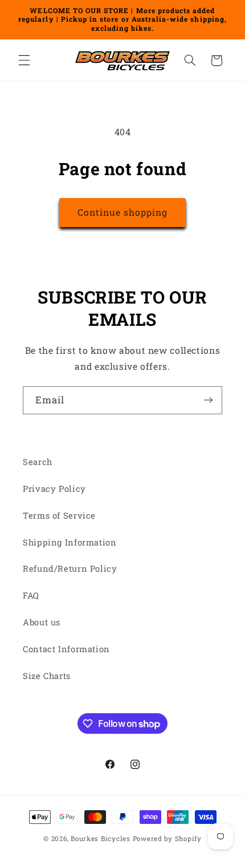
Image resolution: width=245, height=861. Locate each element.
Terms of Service (59, 515)
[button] (24, 60)
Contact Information (66, 649)
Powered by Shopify (167, 838)
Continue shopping (122, 212)
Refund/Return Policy (70, 568)
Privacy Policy (54, 488)
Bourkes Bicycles (100, 838)
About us (41, 622)
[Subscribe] (208, 400)
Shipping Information (70, 542)
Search (37, 461)
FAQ (31, 595)
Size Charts (47, 675)
